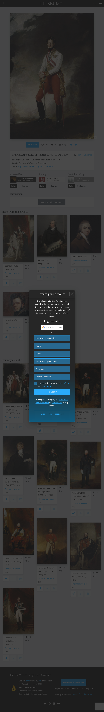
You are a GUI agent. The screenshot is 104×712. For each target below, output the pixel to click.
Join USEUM (52, 392)
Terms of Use (63, 383)
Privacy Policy (47, 386)
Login (43, 414)
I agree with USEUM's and (54, 384)
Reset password (56, 414)
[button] (52, 327)
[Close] (72, 294)
